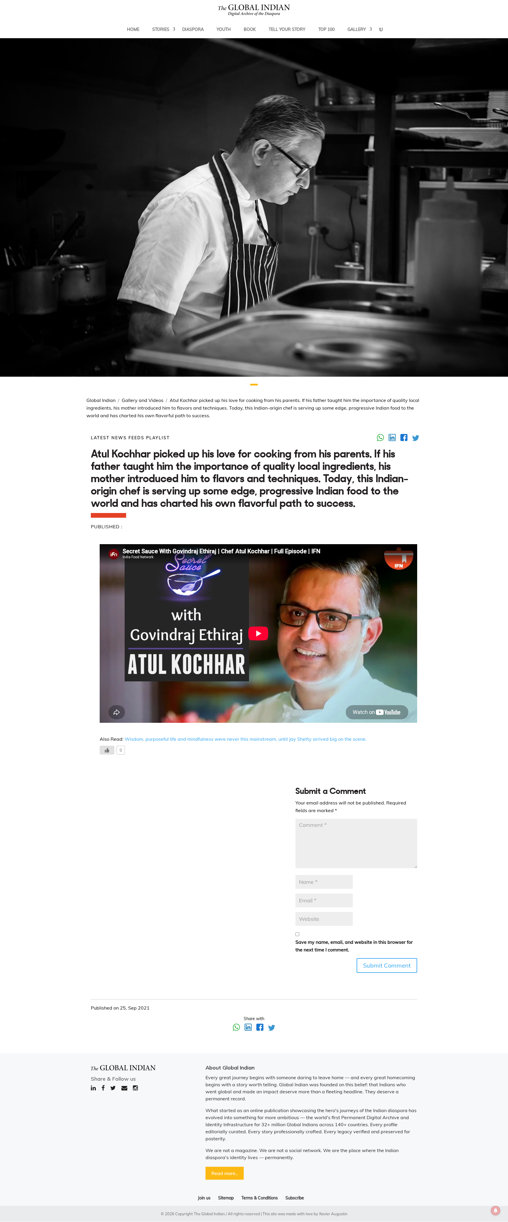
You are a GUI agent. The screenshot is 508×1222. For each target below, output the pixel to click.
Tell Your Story (287, 29)
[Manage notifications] (495, 1210)
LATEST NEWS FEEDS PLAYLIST (130, 437)
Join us (204, 1198)
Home (133, 29)
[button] (254, 384)
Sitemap (226, 1198)
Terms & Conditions (259, 1198)
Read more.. (224, 1173)
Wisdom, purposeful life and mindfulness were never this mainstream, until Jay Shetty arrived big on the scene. (246, 739)
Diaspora (193, 29)
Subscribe (294, 1198)
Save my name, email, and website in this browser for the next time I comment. (354, 946)
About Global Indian (230, 1067)
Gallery (356, 29)
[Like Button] (107, 750)
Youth (224, 29)
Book (250, 29)
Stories (160, 29)
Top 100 (326, 29)
